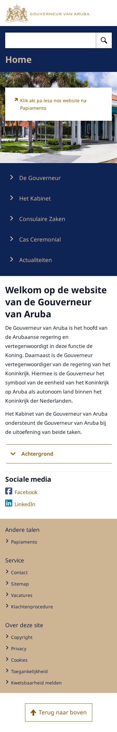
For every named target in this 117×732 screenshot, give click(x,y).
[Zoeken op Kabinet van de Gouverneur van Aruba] (104, 40)
